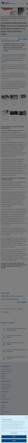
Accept (14, 440)
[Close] (26, 417)
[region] (14, 429)
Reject (14, 436)
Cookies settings (14, 433)
